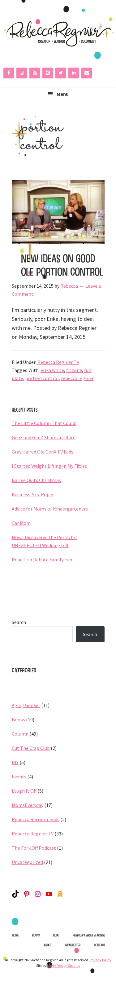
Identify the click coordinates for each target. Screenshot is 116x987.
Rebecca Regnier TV (58, 362)
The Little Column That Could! (44, 423)
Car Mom (21, 523)
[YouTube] (34, 73)
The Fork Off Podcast (34, 848)
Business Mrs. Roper (33, 494)
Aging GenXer (26, 705)
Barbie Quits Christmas (36, 480)
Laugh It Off (24, 791)
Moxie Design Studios (63, 965)
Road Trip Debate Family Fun (42, 559)
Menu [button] (63, 94)
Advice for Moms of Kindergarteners (50, 509)
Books (18, 719)
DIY (15, 762)
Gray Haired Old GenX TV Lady (42, 452)
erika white (52, 370)
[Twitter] (60, 73)
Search (19, 622)
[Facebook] (8, 73)
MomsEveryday (27, 805)
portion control (42, 378)
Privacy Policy (100, 960)
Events (19, 776)
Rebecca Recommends (35, 819)
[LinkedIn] (73, 73)
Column (20, 734)
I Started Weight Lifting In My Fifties (49, 466)
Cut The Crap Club (31, 748)
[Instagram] (21, 73)
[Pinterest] (47, 73)
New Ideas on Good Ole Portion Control (62, 265)
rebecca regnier (77, 378)
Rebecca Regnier (58, 33)
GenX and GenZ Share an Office (43, 437)
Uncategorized (27, 862)
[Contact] (86, 73)
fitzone (74, 370)
